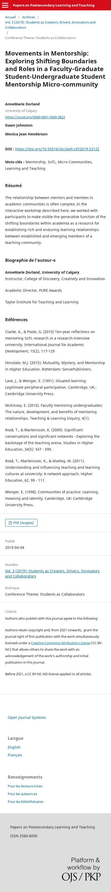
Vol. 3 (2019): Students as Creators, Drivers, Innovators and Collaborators (50, 25)
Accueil (10, 17)
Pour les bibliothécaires (25, 801)
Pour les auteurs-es (22, 793)
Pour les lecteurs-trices (25, 786)
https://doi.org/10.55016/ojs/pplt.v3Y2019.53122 (57, 149)
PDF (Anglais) (23, 522)
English (14, 747)
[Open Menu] (5, 5)
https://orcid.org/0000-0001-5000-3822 (35, 117)
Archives (28, 17)
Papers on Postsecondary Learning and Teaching (53, 5)
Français (15, 754)
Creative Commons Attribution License (60, 643)
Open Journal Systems (27, 717)
